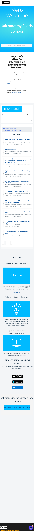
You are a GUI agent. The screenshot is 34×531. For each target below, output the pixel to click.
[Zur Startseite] (7, 2)
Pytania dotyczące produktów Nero (13, 130)
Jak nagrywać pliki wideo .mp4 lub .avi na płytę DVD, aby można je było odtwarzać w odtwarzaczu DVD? (18, 160)
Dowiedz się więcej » (22, 74)
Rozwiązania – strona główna (10, 128)
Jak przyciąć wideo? (10, 149)
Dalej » (11, 243)
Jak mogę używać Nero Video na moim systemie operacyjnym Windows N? (18, 201)
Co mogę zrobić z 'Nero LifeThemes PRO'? (16, 191)
